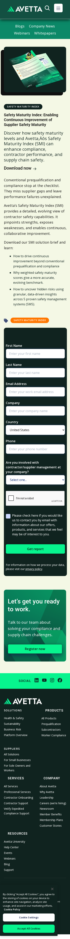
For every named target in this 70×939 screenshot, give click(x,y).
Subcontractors (51, 729)
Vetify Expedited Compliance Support (16, 811)
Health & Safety (14, 718)
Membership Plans (51, 820)
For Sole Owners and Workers (17, 768)
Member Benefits (51, 814)
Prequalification (51, 724)
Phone (11, 441)
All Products (48, 718)
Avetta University (14, 841)
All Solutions (11, 754)
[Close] (52, 889)
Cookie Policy (12, 909)
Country (12, 422)
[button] (58, 8)
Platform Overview (15, 735)
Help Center (11, 847)
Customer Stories (51, 825)
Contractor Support (16, 803)
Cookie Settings (29, 917)
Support (9, 870)
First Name (14, 346)
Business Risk (12, 729)
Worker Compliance (53, 735)
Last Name (14, 365)
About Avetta (48, 786)
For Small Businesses (17, 760)
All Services (11, 786)
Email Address (16, 384)
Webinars (10, 858)
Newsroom (47, 808)
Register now (35, 649)
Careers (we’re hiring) (53, 803)
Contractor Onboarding (18, 797)
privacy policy (33, 569)
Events (8, 853)
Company (13, 403)
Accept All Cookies (28, 928)
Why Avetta (47, 792)
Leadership (46, 797)
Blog (7, 864)
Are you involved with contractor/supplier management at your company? (33, 467)
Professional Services (17, 792)
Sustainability (12, 724)
